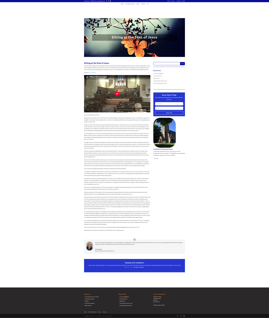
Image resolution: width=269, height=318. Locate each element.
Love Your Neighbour (158, 73)
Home (122, 3)
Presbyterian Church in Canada (92, 296)
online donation (130, 267)
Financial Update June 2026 (160, 83)
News (138, 3)
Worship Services (130, 3)
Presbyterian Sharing (89, 299)
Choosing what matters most (160, 81)
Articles (168, 1)
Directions (179, 1)
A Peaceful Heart (157, 76)
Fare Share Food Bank (89, 303)
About (173, 1)
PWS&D (87, 301)
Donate (183, 1)
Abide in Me (156, 78)
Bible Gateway (88, 305)
